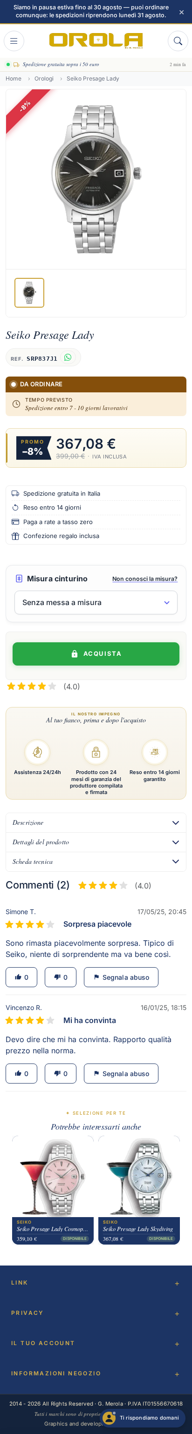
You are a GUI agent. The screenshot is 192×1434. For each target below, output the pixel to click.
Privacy (27, 1312)
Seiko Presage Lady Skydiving (138, 1228)
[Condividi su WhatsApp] (67, 357)
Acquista (102, 653)
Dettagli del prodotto (41, 841)
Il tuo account (43, 1343)
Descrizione (28, 822)
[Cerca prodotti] (178, 41)
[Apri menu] (14, 41)
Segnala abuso (121, 977)
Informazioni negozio (56, 1373)
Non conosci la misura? (145, 578)
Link (19, 1282)
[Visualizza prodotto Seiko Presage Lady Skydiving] (139, 1176)
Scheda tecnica (33, 861)
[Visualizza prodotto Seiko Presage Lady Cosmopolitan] (53, 1176)
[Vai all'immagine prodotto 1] (29, 293)
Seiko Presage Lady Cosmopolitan (53, 1228)
